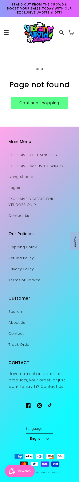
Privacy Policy (21, 269)
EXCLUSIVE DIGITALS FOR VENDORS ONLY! (30, 201)
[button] (6, 32)
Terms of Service (24, 280)
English (36, 438)
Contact (16, 333)
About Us (16, 322)
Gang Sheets (20, 176)
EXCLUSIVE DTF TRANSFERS (32, 154)
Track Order (19, 344)
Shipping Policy (22, 247)
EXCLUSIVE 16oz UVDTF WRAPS (35, 165)
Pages (14, 187)
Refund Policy (21, 258)
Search (15, 311)
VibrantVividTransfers (44, 472)
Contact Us (18, 215)
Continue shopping (39, 102)
